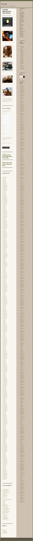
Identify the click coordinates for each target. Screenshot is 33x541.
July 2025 (4, 191)
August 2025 (4, 190)
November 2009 (5, 368)
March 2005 (22, 432)
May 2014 (22, 265)
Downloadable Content (6, 492)
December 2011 (5, 340)
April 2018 (22, 203)
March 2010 (22, 339)
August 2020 (4, 247)
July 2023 (4, 218)
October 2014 (5, 302)
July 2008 (4, 386)
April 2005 (4, 428)
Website (3, 133)
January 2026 (22, 94)
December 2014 (5, 300)
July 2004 (21, 447)
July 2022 (4, 228)
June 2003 (4, 453)
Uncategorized (5, 516)
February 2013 (5, 324)
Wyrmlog (4, 4)
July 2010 (4, 359)
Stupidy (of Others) (5, 512)
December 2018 (5, 254)
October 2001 (5, 475)
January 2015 (5, 299)
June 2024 (4, 206)
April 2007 (22, 393)
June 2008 (4, 387)
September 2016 (5, 277)
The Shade (22, 67)
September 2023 (5, 216)
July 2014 (4, 305)
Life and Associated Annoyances (7, 499)
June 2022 (4, 229)
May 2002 (22, 486)
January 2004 (5, 445)
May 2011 (4, 348)
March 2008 (4, 390)
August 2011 (22, 316)
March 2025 (4, 196)
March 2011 (4, 350)
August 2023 (4, 217)
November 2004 (5, 434)
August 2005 (4, 424)
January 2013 (22, 289)
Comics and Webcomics (6, 490)
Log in (4, 529)
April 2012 (22, 302)
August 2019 (4, 249)
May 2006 (4, 414)
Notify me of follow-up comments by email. (7, 143)
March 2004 (4, 443)
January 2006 (5, 418)
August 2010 (4, 358)
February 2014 (5, 311)
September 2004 (5, 436)
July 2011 (4, 346)
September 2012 (5, 330)
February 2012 (5, 338)
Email (3, 129)
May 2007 (22, 392)
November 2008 (5, 381)
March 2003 (4, 456)
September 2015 (5, 290)
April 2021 (4, 239)
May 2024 (4, 207)
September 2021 (5, 236)
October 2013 (5, 315)
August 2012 (4, 331)
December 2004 (5, 433)
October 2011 (5, 342)
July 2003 (4, 452)
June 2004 (4, 440)
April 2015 (4, 295)
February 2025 (5, 197)
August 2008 (4, 385)
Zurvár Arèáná (5, 519)
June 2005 (4, 426)
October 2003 (22, 460)
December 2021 (5, 234)
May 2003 (4, 454)
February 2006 (5, 417)
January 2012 (5, 339)
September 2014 (5, 303)
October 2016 (5, 276)
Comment (4, 113)
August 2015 (4, 291)
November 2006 (5, 407)
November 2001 (5, 474)
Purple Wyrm (5, 98)
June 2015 (4, 293)
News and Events (5, 507)
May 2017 (21, 215)
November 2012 (5, 328)
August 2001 (4, 478)
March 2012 (4, 337)
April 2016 (4, 282)
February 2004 (5, 444)
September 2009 (5, 370)
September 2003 (5, 450)
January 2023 (22, 148)
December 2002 (5, 460)
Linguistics (4, 500)
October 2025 (5, 188)
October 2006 (5, 408)
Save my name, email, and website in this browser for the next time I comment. (7, 138)
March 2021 (4, 240)
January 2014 (5, 312)
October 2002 (5, 462)
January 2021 (5, 243)
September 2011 (5, 343)
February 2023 (5, 221)
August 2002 (4, 464)
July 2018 (4, 258)
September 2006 (5, 409)
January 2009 (5, 379)
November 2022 (5, 225)
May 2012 (4, 334)
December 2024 (5, 199)
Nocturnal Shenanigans (6, 508)
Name (3, 125)
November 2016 (5, 275)
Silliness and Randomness (9, 99)
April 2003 (4, 455)
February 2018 (5, 263)
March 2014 (4, 310)
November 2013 (5, 314)
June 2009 (22, 355)
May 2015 (4, 294)
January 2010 (5, 366)
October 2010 (5, 356)
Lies (3, 498)
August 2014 (4, 304)
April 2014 (4, 309)
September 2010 (5, 357)
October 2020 (5, 245)
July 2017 (4, 267)
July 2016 (21, 227)
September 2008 (5, 384)
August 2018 (4, 257)
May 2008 (4, 388)
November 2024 (5, 200)
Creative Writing (5, 491)
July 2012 (4, 332)
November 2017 (5, 264)
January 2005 (5, 432)
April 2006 (4, 415)
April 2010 (4, 362)
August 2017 (4, 266)
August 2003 (4, 451)
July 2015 (4, 292)
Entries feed (4, 530)
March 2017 (4, 272)
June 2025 (4, 192)
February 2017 (5, 273)
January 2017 (5, 274)
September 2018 (5, 256)
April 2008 (4, 389)
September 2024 (5, 202)
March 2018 (4, 262)
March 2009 (4, 377)
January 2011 (5, 352)
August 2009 (4, 371)
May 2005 (4, 427)
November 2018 (5, 255)
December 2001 (5, 473)
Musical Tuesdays (5, 506)
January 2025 (5, 198)
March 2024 (4, 209)
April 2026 (4, 181)
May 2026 (4, 180)
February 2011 (5, 351)
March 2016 (4, 283)
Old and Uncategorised (6, 509)
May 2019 (4, 252)
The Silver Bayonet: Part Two (22, 58)
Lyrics (4, 501)
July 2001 (4, 479)
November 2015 (5, 287)
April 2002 (4, 469)
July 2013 (4, 319)
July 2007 (4, 398)
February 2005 (5, 431)
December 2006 (5, 406)
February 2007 (5, 404)
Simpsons (3, 101)
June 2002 (22, 485)
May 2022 (4, 230)
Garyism (21, 49)
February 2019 (5, 253)
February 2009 (5, 378)
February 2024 (5, 210)
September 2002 (5, 463)
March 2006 (4, 416)
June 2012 (4, 333)
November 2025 (5, 187)
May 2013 (4, 321)
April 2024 (4, 208)
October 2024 (5, 201)
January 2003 (5, 459)
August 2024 (22, 123)
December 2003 (5, 446)
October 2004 (5, 435)
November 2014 (5, 301)
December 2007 (5, 394)
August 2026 (4, 177)
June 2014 (22, 264)
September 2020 (5, 246)
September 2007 (5, 397)
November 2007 (5, 395)
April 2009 (4, 376)
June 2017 (4, 268)
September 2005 (5, 423)
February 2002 (5, 471)
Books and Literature (6, 489)
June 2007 (4, 399)
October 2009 (5, 369)
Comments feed (5, 531)
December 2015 (5, 286)
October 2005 (5, 422)
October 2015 (22, 241)
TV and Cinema (5, 515)
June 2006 (4, 413)
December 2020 (5, 244)
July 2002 (4, 465)
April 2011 (4, 349)
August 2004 (4, 437)
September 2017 (5, 265)
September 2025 (5, 189)
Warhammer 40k (5, 517)
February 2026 (5, 183)
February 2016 (5, 284)
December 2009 (5, 367)
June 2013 (4, 320)
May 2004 (4, 441)
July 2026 (4, 178)
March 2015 (4, 296)
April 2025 (22, 109)
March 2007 (4, 403)
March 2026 (4, 182)
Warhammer (7, 101)
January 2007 (5, 405)
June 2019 (22, 188)
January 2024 (5, 211)
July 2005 (4, 425)
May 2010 (4, 361)
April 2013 (4, 322)
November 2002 (5, 461)
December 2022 (5, 224)
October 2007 (5, 396)
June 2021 (4, 238)
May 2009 (4, 375)
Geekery (4, 99)
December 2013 (5, 313)
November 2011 (5, 341)
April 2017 (4, 271)
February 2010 (5, 365)
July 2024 (4, 205)
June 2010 (4, 360)
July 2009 (22, 354)
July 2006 (4, 412)
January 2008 (5, 393)
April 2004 (4, 442)
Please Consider (5, 510)
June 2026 (4, 179)
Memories (4, 503)
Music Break (22, 68)
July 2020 (4, 248)
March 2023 (4, 220)
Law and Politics (5, 497)
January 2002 (5, 472)
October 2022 (5, 226)
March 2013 (4, 323)
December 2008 (5, 380)
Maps (4, 502)
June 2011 (4, 347)
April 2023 (4, 219)
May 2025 (4, 193)
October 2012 (5, 329)
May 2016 (4, 281)
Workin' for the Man (5, 518)
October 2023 (5, 215)
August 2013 (4, 318)
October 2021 (5, 235)
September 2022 (5, 227)
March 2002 (4, 470)
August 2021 (4, 237)
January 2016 (5, 285)
